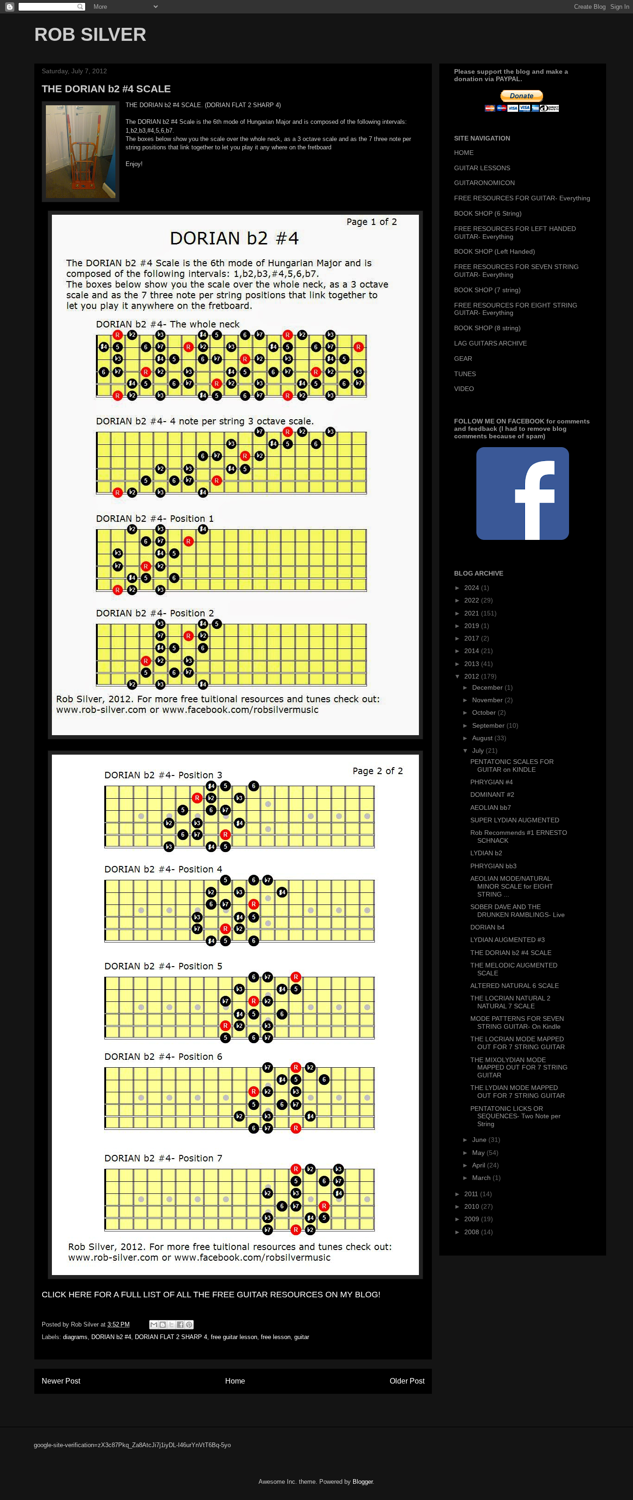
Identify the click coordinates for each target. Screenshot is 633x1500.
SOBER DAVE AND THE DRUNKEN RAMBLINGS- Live (517, 910)
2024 (472, 587)
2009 (472, 1219)
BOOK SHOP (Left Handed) (494, 251)
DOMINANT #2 (492, 794)
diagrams (75, 1336)
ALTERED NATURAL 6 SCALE (514, 985)
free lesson (276, 1336)
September (489, 725)
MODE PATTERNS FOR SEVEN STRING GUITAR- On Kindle (517, 1022)
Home (235, 1381)
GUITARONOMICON (484, 182)
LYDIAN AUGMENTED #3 (507, 939)
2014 (472, 650)
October (485, 712)
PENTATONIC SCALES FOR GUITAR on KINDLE (512, 765)
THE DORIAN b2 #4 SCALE (510, 952)
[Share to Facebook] (180, 1324)
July (479, 750)
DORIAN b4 (487, 927)
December (488, 687)
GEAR (463, 358)
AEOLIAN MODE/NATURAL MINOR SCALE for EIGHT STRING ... (511, 886)
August (483, 738)
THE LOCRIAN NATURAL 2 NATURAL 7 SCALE (510, 1002)
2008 (472, 1232)
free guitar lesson (234, 1336)
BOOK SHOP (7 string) (487, 290)
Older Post (407, 1381)
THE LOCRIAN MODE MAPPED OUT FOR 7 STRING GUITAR (517, 1043)
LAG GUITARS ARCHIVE (490, 343)
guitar (301, 1336)
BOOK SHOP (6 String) (488, 213)
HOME (464, 152)
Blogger (363, 1481)
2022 (472, 600)
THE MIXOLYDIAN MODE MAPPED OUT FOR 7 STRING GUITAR (519, 1067)
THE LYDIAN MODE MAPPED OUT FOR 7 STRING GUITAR (517, 1091)
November (488, 700)
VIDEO (464, 388)
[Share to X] (171, 1324)
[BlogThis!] (162, 1324)
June (480, 1139)
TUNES (465, 374)
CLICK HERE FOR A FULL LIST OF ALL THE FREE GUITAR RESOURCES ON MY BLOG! (211, 1294)
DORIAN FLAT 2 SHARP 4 (171, 1336)
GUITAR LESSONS (482, 168)
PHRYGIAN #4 (491, 782)
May (479, 1152)
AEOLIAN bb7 (490, 807)
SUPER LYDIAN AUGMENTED (514, 820)
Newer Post (61, 1381)
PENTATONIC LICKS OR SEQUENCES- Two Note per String (515, 1116)
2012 (472, 676)
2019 (472, 625)
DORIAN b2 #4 (111, 1336)
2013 (472, 663)
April (479, 1165)
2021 (472, 613)
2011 (472, 1194)
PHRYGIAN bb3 (493, 866)
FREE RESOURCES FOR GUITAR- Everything (522, 198)
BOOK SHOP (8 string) (487, 328)
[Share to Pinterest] (189, 1324)
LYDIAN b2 (486, 853)
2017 (472, 638)
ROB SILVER (90, 34)
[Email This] (153, 1324)
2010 (472, 1206)
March (482, 1177)
